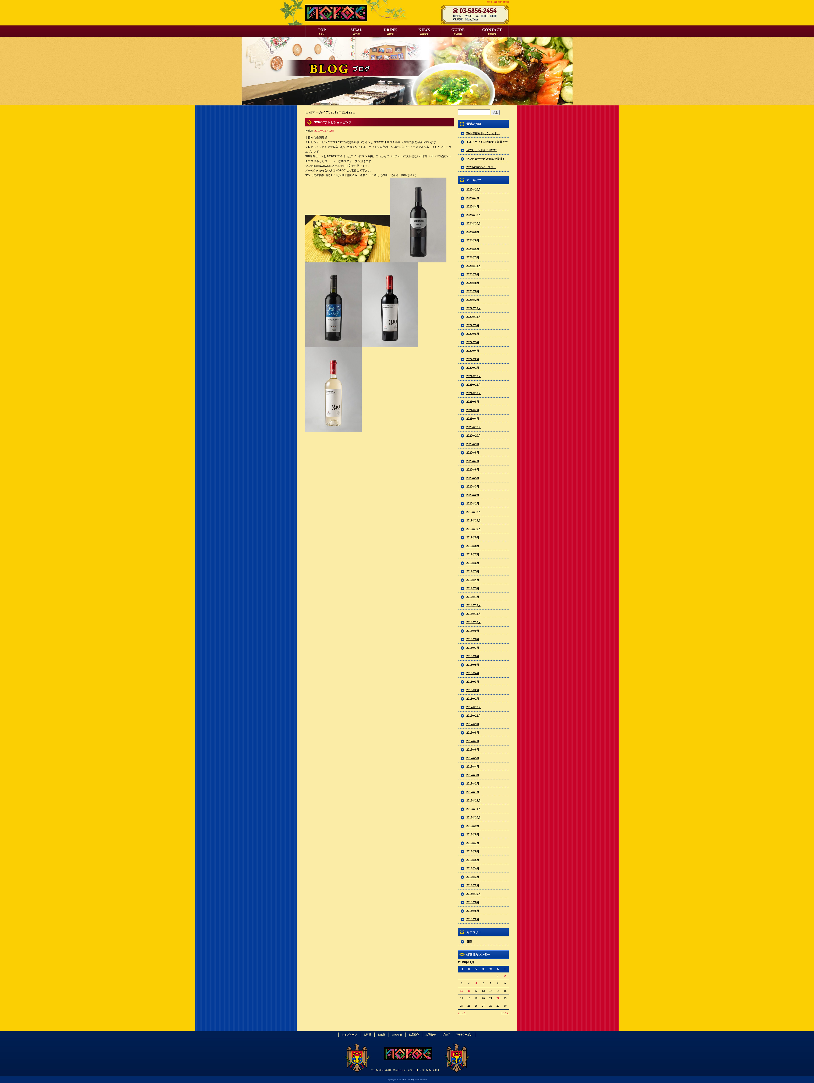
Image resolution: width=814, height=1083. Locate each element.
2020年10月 (473, 435)
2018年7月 (472, 647)
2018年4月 (472, 673)
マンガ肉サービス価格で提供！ (485, 158)
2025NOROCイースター (481, 167)
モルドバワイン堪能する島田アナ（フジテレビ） (487, 143)
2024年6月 (472, 240)
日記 (469, 941)
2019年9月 (472, 537)
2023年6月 (472, 291)
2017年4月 (472, 766)
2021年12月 (473, 376)
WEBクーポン (464, 1034)
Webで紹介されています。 (483, 133)
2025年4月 (472, 206)
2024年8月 (472, 232)
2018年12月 (473, 605)
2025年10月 (473, 189)
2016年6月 (472, 851)
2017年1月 (472, 792)
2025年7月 (472, 198)
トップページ (322, 31)
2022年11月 (473, 316)
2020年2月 (472, 495)
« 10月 (462, 1013)
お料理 (356, 31)
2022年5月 (472, 342)
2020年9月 (472, 444)
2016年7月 (472, 843)
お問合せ (492, 31)
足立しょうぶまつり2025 (481, 150)
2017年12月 (473, 707)
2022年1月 (472, 367)
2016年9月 (472, 826)
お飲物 (390, 31)
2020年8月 (472, 452)
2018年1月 (472, 698)
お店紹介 (458, 31)
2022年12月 (473, 308)
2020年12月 (473, 427)
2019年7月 (472, 554)
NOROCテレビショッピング (332, 122)
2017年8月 (472, 732)
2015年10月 (473, 893)
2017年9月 (472, 724)
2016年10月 (473, 817)
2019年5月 (472, 571)
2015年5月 (472, 910)
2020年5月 (472, 478)
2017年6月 (472, 749)
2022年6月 (472, 333)
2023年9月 (472, 274)
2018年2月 (472, 690)
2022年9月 (472, 325)
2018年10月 (473, 622)
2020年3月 (472, 486)
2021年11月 (473, 384)
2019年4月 (472, 579)
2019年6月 (472, 563)
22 (497, 998)
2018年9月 (472, 630)
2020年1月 (472, 503)
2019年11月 (473, 520)
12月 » (505, 1013)
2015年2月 (472, 919)
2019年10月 (473, 529)
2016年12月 (473, 800)
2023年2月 (472, 299)
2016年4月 (472, 868)
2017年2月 (472, 783)
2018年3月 (472, 681)
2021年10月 (473, 393)
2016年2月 (472, 885)
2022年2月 (472, 359)
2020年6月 (472, 469)
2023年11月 (473, 266)
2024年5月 (472, 249)
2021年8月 (472, 401)
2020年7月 (472, 461)
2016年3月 (472, 876)
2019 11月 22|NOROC (498, 2)
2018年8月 (472, 639)
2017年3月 (472, 775)
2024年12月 (473, 215)
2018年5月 (472, 664)
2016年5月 (472, 860)
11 (469, 990)
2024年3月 (472, 257)
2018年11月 (473, 613)
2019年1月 (472, 596)
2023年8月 (472, 282)
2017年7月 (472, 741)
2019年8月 (472, 546)
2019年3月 (472, 588)
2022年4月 (472, 350)
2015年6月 (472, 902)
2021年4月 (472, 418)
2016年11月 (473, 809)
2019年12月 (473, 512)
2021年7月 (472, 410)
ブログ (446, 1034)
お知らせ (424, 31)
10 (461, 990)
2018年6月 (472, 656)
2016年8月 (472, 834)
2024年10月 (473, 223)
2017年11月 (473, 715)
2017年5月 (472, 758)
